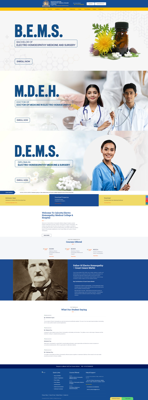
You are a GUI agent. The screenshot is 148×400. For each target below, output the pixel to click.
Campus (94, 9)
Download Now (107, 202)
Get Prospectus (58, 203)
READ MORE (46, 235)
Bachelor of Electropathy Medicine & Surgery (76, 383)
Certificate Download (58, 389)
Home (44, 9)
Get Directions (89, 384)
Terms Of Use (52, 395)
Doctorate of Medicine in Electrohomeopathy (74, 388)
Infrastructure (72, 9)
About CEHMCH (57, 375)
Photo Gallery (57, 380)
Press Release (87, 9)
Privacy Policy (45, 395)
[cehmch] (55, 4)
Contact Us (100, 9)
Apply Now (91, 3)
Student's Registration (58, 377)
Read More (51, 256)
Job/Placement (57, 384)
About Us (50, 9)
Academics (57, 9)
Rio (44, 319)
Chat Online (127, 398)
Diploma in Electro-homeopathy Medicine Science (76, 378)
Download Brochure (100, 3)
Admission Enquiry (116, 398)
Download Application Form (11, 202)
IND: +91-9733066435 (79, 4)
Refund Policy (59, 395)
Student (64, 9)
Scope (79, 9)
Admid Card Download (58, 386)
